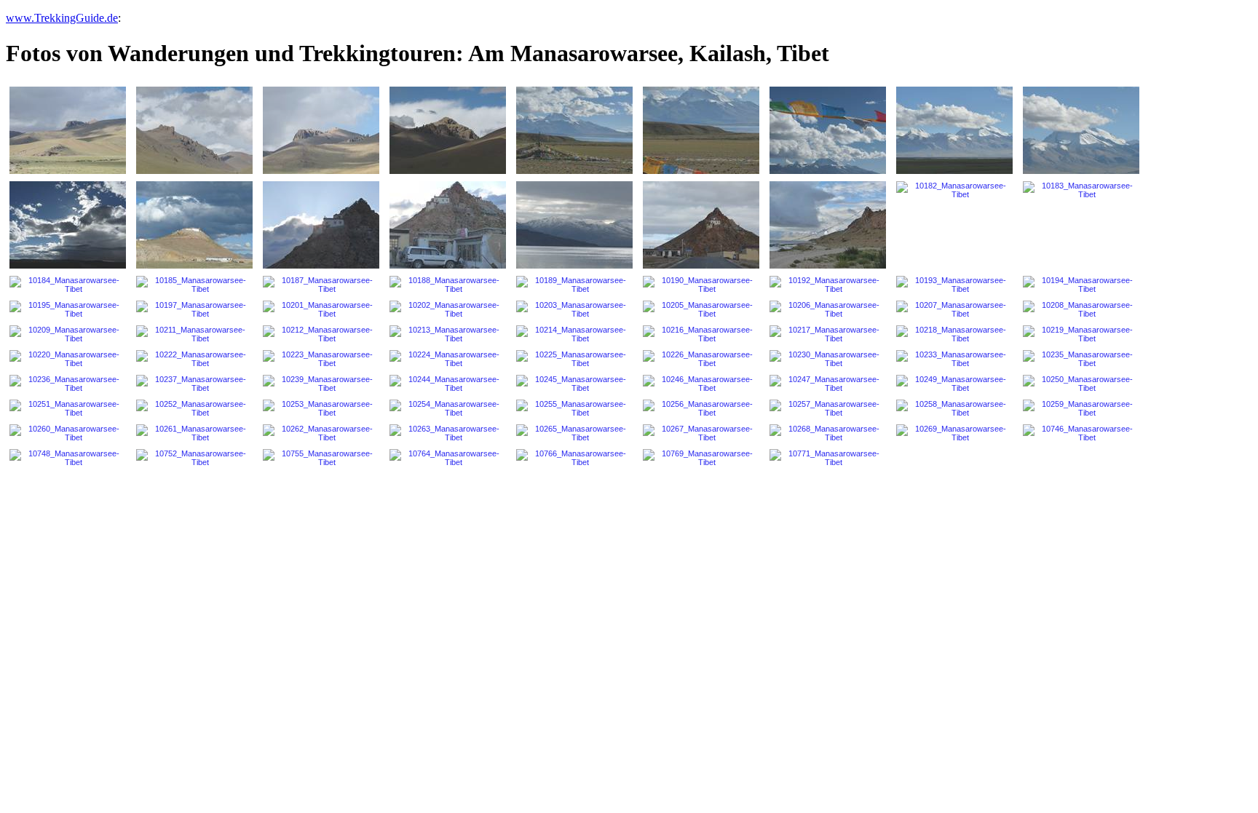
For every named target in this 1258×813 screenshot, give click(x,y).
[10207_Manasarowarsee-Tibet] (954, 309)
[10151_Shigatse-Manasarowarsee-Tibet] (194, 130)
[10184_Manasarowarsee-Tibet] (67, 284)
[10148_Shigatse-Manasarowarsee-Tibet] (67, 130)
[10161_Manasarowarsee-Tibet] (701, 130)
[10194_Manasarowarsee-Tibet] (1081, 284)
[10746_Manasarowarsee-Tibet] (1081, 433)
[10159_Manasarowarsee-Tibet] (574, 130)
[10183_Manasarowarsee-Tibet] (1081, 190)
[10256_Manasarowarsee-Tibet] (701, 408)
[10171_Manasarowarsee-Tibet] (67, 225)
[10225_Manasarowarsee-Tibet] (574, 359)
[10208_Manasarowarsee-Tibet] (1081, 309)
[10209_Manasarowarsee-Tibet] (67, 334)
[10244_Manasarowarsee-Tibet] (447, 383)
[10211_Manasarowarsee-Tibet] (194, 334)
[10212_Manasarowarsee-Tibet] (321, 334)
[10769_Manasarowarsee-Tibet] (701, 458)
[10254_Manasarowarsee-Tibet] (447, 408)
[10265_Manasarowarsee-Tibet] (574, 433)
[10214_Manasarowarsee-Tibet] (574, 334)
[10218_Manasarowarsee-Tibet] (954, 334)
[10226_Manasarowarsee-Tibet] (701, 359)
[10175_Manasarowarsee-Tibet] (321, 225)
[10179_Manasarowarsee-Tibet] (574, 225)
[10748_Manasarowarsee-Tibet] (67, 458)
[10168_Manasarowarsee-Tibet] (954, 130)
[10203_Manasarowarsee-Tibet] (574, 309)
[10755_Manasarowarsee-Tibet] (321, 458)
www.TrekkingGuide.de (62, 18)
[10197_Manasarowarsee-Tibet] (194, 309)
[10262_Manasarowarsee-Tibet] (321, 433)
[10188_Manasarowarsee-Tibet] (447, 284)
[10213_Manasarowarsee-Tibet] (447, 334)
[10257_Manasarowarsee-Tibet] (828, 408)
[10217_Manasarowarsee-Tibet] (828, 334)
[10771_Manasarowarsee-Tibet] (828, 458)
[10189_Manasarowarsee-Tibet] (574, 284)
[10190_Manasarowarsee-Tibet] (701, 284)
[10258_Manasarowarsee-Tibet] (954, 408)
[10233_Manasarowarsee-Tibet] (954, 359)
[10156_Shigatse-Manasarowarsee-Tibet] (447, 130)
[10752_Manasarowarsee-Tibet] (194, 458)
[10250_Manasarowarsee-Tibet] (1081, 383)
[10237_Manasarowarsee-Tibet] (194, 383)
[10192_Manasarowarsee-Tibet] (828, 284)
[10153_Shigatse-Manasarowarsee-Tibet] (321, 130)
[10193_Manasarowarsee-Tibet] (954, 284)
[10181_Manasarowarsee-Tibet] (828, 225)
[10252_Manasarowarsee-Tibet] (194, 408)
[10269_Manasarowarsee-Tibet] (954, 433)
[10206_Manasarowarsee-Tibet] (828, 309)
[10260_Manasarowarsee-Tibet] (67, 433)
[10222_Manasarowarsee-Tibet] (194, 359)
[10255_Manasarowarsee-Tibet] (574, 408)
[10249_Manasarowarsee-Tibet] (954, 383)
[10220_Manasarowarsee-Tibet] (67, 359)
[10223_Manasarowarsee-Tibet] (321, 359)
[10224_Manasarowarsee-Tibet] (447, 359)
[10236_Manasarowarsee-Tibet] (67, 383)
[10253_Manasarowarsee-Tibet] (321, 408)
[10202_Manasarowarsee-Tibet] (447, 309)
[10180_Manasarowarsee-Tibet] (701, 225)
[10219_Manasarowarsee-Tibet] (1081, 334)
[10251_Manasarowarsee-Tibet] (67, 408)
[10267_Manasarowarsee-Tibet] (701, 433)
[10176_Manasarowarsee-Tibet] (447, 225)
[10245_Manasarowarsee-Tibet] (574, 383)
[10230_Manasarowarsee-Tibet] (828, 359)
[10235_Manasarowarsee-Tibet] (1081, 359)
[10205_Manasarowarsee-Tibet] (701, 309)
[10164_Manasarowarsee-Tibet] (828, 130)
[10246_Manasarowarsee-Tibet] (701, 383)
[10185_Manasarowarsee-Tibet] (194, 284)
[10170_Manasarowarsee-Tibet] (1081, 130)
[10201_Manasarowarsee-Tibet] (321, 309)
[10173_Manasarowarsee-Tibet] (194, 225)
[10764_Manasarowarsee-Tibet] (447, 458)
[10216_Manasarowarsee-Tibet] (701, 334)
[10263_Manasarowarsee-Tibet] (447, 433)
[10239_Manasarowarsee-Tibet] (321, 383)
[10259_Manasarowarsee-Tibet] (1081, 408)
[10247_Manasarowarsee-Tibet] (828, 383)
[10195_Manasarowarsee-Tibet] (67, 309)
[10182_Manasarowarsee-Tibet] (954, 190)
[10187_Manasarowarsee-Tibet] (321, 284)
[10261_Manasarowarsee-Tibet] (194, 433)
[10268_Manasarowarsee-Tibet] (828, 433)
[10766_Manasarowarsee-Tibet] (574, 458)
